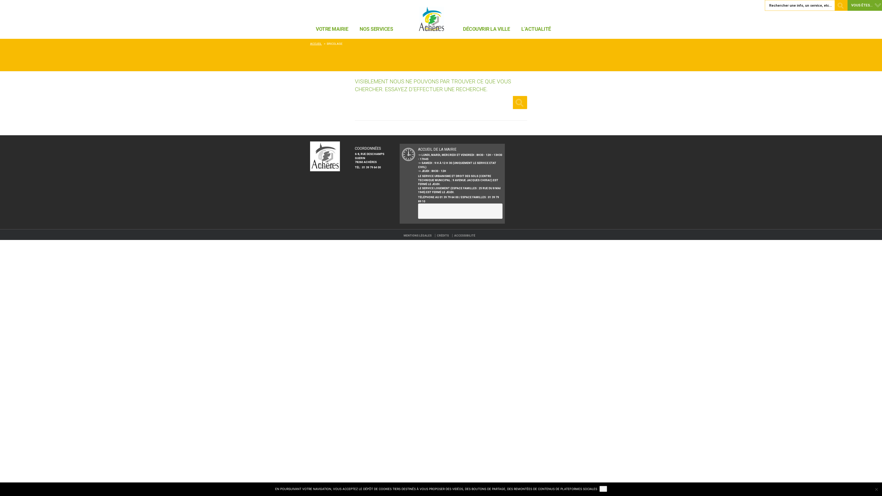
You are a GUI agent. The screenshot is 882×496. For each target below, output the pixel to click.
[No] (876, 489)
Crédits (443, 235)
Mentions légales (418, 235)
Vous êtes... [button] (862, 5)
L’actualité (536, 29)
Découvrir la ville (486, 29)
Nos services (376, 29)
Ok (603, 489)
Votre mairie (332, 29)
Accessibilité (464, 235)
